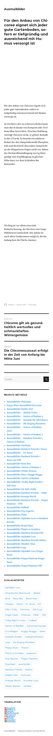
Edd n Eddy (11, 609)
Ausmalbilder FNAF (17, 514)
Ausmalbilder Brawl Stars (20, 525)
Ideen (42, 631)
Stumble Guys (30, 680)
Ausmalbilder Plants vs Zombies (23, 529)
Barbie (37, 593)
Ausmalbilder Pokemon (19, 401)
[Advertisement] (26, 76)
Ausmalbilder (14, 9)
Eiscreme (25, 609)
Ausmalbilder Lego (16, 547)
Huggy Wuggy (29, 631)
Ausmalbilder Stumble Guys (21, 544)
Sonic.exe (26, 675)
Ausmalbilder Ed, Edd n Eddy (21, 489)
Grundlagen (11, 631)
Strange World (12, 680)
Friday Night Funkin (15, 620)
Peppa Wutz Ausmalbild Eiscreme (24, 405)
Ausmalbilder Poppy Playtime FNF (24, 565)
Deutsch (11, 709)
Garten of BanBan (14, 626)
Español (11, 720)
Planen (25, 648)
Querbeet (10, 664)
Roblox (29, 669)
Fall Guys (37, 609)
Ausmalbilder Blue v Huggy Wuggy (24, 474)
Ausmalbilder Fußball (18, 507)
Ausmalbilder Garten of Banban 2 (24, 467)
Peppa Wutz (11, 648)
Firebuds (25, 615)
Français (11, 714)
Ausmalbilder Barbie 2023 (20, 409)
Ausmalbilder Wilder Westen (21, 471)
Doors (19, 604)
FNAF (36, 615)
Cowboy (9, 604)
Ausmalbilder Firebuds (18, 445)
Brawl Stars (31, 598)
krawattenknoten (34, 637)
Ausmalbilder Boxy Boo (19, 463)
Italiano (11, 716)
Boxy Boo (18, 598)
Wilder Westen (13, 686)
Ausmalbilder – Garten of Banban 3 (25, 434)
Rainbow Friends (13, 669)
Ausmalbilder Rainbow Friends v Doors (27, 449)
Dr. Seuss (30, 604)
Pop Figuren (11, 658)
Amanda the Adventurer (18, 593)
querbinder (24, 664)
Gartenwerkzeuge (36, 626)
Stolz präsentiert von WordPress (31, 731)
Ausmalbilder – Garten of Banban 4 (25, 416)
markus (11, 305)
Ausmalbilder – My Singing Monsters (26, 423)
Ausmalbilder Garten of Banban (23, 478)
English (11, 708)
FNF (44, 615)
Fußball (33, 620)
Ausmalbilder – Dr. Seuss (20, 452)
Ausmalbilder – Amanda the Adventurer (27, 420)
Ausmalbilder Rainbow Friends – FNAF (27, 492)
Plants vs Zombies (14, 653)
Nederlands (13, 713)
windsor (28, 686)
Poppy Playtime (29, 658)
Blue (7, 598)
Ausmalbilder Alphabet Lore (21, 536)
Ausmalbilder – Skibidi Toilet (22, 412)
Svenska (11, 721)
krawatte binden (13, 637)
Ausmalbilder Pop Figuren (20, 511)
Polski (10, 718)
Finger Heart (11, 615)
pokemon (31, 653)
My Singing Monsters (24, 642)
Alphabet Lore (12, 587)
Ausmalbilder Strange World (21, 496)
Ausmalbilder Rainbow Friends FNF (25, 533)
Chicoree (32, 305)
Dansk (10, 711)
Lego (7, 642)
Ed (39, 604)
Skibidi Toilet (11, 675)
